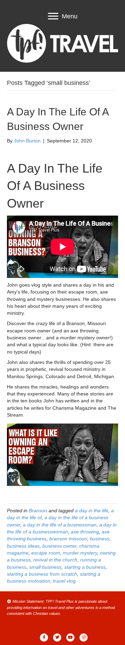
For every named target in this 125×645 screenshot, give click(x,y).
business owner (59, 546)
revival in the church (55, 560)
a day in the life (91, 510)
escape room (45, 553)
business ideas (23, 546)
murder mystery (80, 553)
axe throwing (85, 531)
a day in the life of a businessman (60, 525)
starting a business (85, 567)
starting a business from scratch (42, 574)
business (99, 538)
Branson (38, 510)
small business (45, 567)
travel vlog (64, 581)
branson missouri (68, 538)
